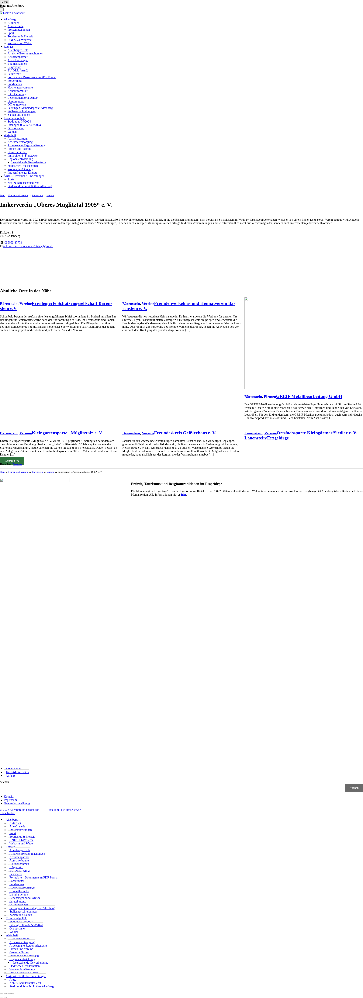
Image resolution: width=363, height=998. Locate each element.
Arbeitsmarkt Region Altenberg (26, 145)
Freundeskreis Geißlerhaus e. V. (185, 432)
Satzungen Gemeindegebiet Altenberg (30, 107)
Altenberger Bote (18, 50)
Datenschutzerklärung (17, 803)
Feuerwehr (14, 73)
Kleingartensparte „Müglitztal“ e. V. (67, 432)
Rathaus (8, 46)
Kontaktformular (17, 90)
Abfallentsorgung (18, 138)
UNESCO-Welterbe (20, 39)
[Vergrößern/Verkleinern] (12, 993)
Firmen (270, 396)
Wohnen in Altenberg (20, 169)
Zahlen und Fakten (19, 114)
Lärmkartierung (17, 94)
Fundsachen (15, 84)
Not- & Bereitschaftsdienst (23, 182)
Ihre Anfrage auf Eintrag (22, 172)
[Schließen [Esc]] (1, 993)
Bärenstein (9, 303)
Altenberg (10, 19)
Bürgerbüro (14, 67)
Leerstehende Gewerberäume (28, 162)
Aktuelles (13, 22)
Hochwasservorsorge (20, 87)
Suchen (4, 782)
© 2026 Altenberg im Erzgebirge (20, 809)
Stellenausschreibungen (22, 111)
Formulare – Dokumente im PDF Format (32, 77)
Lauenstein (253, 433)
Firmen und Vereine (19, 148)
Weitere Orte (11, 461)
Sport (11, 33)
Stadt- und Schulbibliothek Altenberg (30, 186)
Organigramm (16, 101)
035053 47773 (13, 242)
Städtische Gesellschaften (23, 165)
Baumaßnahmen (17, 63)
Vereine (25, 303)
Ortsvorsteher (16, 128)
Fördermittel (15, 80)
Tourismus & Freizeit (20, 36)
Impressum (10, 800)
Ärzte (11, 179)
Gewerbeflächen (17, 152)
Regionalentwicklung (20, 159)
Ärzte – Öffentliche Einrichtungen (24, 176)
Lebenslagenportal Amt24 (23, 97)
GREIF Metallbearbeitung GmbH (309, 396)
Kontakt (8, 796)
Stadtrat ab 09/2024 (19, 121)
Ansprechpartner (17, 56)
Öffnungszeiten (17, 104)
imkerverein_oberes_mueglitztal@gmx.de (28, 246)
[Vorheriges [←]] (1, 997)
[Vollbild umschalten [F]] (9, 993)
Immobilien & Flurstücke (22, 155)
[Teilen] (5, 993)
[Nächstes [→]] (5, 997)
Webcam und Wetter (20, 43)
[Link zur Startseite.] (13, 13)
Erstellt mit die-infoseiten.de (64, 809)
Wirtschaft (10, 135)
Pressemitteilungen (19, 29)
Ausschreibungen (18, 60)
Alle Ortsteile (15, 26)
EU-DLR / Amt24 (18, 70)
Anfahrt (10, 775)
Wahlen (12, 131)
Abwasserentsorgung (20, 142)
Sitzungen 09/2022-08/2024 (24, 124)
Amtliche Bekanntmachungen (25, 53)
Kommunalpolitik (14, 118)
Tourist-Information (17, 772)
